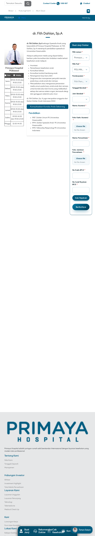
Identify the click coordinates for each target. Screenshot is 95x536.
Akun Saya (40, 11)
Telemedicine (9, 506)
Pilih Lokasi (77, 52)
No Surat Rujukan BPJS (79, 183)
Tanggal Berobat (79, 88)
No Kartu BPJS (78, 170)
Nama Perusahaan (80, 138)
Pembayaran (78, 76)
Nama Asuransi (79, 105)
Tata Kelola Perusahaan (14, 487)
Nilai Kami (8, 460)
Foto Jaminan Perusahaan (78, 151)
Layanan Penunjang (12, 498)
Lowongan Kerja (11, 522)
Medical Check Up (11, 509)
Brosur (11, 11)
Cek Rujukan (81, 198)
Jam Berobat (78, 94)
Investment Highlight (12, 483)
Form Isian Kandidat (12, 525)
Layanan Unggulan (12, 495)
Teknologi (8, 502)
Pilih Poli (76, 64)
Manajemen (9, 467)
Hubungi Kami (25, 11)
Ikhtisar (7, 480)
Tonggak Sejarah (11, 464)
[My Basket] (88, 11)
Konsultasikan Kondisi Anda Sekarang (47, 107)
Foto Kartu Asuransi (80, 118)
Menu (23, 18)
